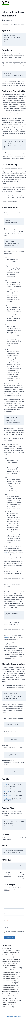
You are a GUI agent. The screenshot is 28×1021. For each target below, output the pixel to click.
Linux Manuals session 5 (15, 9)
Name (6, 914)
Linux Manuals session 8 (8, 985)
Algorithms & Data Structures (9, 950)
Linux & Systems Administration (10, 968)
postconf (6, 788)
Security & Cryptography (8, 998)
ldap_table (7, 791)
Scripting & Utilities (7, 996)
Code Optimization (7, 955)
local (6, 637)
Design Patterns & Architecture (10, 959)
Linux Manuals (5, 9)
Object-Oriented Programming (9, 991)
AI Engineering (5, 948)
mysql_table (7, 795)
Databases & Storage (7, 957)
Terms (15, 1016)
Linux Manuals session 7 (8, 983)
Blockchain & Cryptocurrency (9, 952)
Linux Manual (6, 19)
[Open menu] (24, 3)
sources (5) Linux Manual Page (8, 874)
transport (6, 552)
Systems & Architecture (8, 1002)
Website (6, 927)
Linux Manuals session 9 (8, 987)
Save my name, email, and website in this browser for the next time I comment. (14, 932)
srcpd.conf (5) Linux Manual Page (20, 875)
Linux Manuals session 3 (8, 976)
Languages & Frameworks (9, 965)
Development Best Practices (9, 961)
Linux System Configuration (9, 989)
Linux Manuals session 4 (8, 978)
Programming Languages (8, 994)
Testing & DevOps (6, 1004)
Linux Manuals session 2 (8, 974)
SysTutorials (10, 1016)
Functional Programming (8, 963)
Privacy (19, 1016)
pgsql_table (7, 799)
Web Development (6, 1007)
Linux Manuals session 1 (8, 972)
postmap (6, 784)
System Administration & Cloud (10, 1000)
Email (6, 920)
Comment (7, 890)
